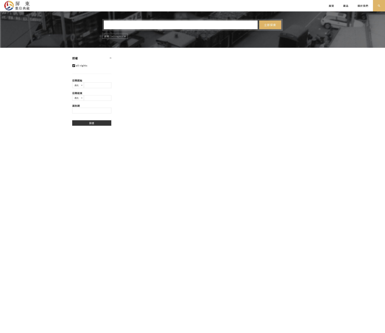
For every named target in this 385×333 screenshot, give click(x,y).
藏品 (346, 6)
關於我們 (363, 6)
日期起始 (77, 80)
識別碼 (76, 105)
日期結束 (77, 93)
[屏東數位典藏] (19, 5)
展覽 (331, 6)
